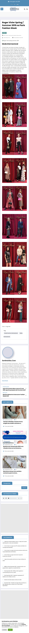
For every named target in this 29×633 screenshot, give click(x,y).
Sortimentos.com (7, 37)
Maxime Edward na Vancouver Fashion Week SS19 (14, 395)
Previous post (6, 386)
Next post (5, 392)
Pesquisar (7, 483)
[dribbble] (14, 4)
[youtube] (18, 4)
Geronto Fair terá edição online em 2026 (12, 579)
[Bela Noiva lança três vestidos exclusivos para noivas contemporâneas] (14, 462)
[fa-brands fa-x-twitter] (12, 4)
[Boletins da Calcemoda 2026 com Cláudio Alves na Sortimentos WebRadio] (14, 437)
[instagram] (16, 4)
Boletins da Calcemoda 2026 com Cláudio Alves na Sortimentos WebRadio (13, 447)
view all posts (5, 380)
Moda (4, 32)
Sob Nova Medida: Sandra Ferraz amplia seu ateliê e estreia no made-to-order (13, 422)
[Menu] (2, 9)
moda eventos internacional (8, 35)
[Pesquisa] (25, 9)
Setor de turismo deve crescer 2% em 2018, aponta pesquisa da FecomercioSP (14, 389)
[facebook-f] (11, 4)
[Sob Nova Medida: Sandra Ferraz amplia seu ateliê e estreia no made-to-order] (14, 412)
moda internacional (17, 35)
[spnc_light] (27, 9)
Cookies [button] (4, 629)
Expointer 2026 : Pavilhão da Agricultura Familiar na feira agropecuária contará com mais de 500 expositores (14, 584)
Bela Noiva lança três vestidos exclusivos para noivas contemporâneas (12, 472)
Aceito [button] (10, 629)
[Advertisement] (14, 518)
